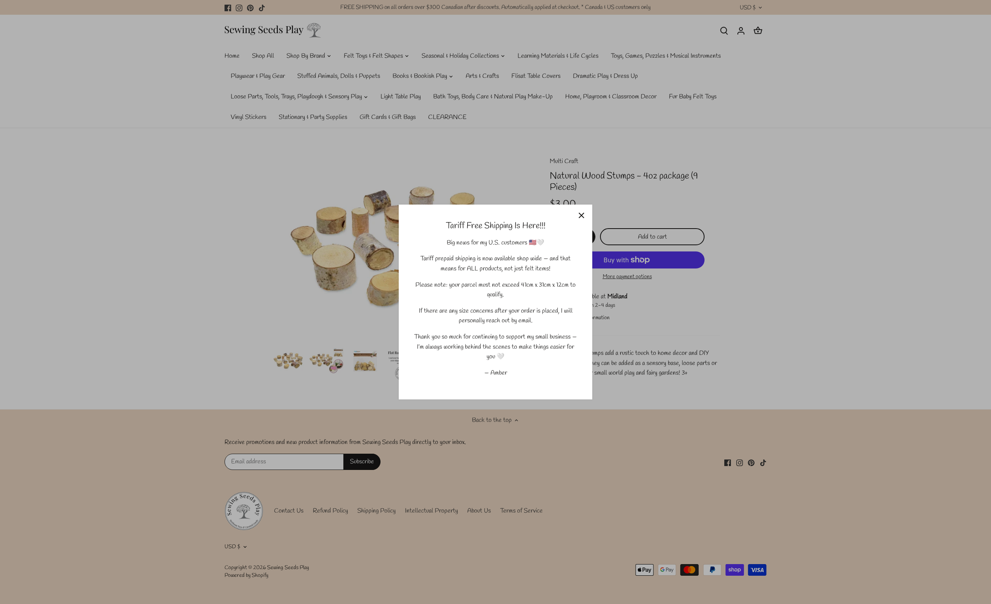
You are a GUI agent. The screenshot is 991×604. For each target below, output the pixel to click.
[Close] (581, 215)
